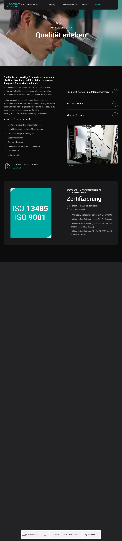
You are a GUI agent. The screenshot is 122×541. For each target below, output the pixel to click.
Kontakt (56, 535)
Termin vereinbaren (70, 535)
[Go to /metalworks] (13, 5)
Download (17, 168)
